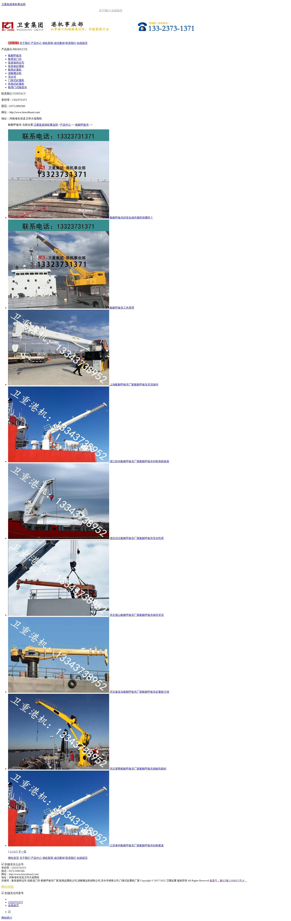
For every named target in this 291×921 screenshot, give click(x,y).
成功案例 (59, 43)
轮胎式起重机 (16, 83)
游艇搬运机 (15, 73)
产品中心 (36, 43)
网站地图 (7, 886)
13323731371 (15, 902)
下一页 (22, 851)
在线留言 (117, 10)
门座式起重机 (16, 80)
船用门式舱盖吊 (17, 87)
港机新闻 (47, 43)
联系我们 (70, 43)
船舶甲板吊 (15, 55)
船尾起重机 (15, 69)
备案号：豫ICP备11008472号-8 (228, 880)
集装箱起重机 (16, 66)
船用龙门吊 (15, 59)
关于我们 (104, 10)
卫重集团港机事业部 (46, 124)
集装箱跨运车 (16, 62)
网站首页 (13, 43)
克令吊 (12, 76)
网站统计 (6, 917)
